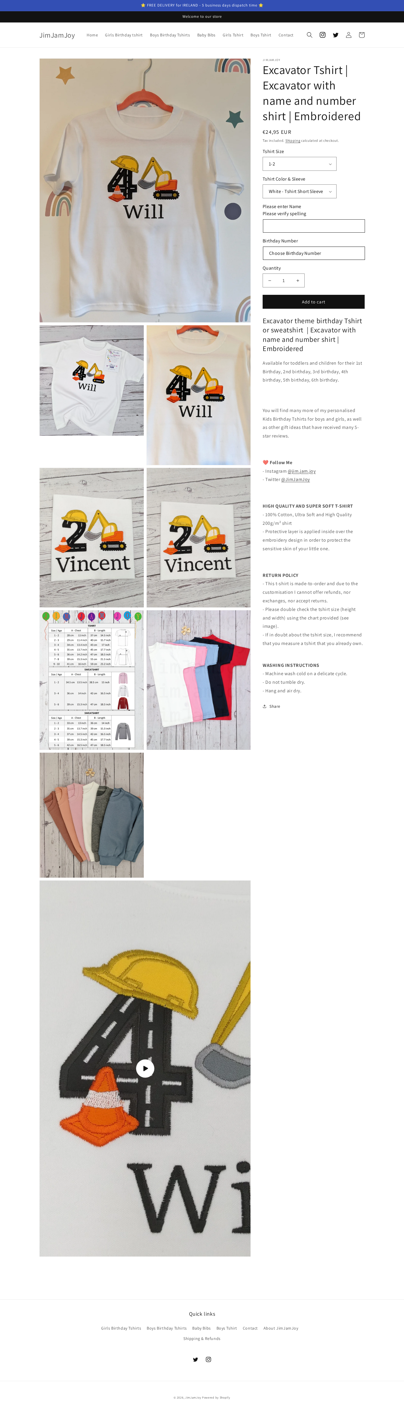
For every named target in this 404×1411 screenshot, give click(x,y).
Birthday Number (280, 241)
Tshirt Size (273, 151)
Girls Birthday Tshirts (121, 1328)
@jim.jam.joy (302, 471)
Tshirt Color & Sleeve (284, 179)
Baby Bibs (201, 1328)
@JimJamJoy (295, 479)
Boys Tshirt (226, 1328)
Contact (250, 1328)
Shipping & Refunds (202, 1338)
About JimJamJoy (281, 1328)
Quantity (272, 268)
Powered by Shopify (216, 1397)
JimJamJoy (193, 1397)
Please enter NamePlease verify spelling (284, 210)
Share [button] (274, 706)
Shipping (292, 140)
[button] (309, 34)
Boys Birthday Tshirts (167, 1328)
